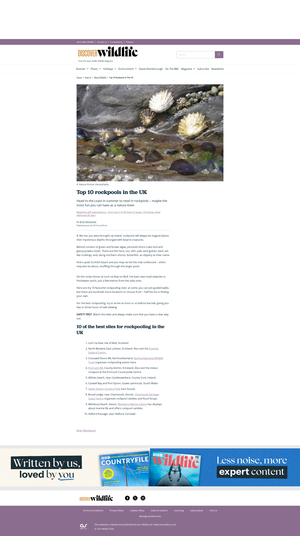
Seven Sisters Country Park (104, 389)
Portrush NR (95, 368)
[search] (219, 54)
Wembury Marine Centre (132, 404)
